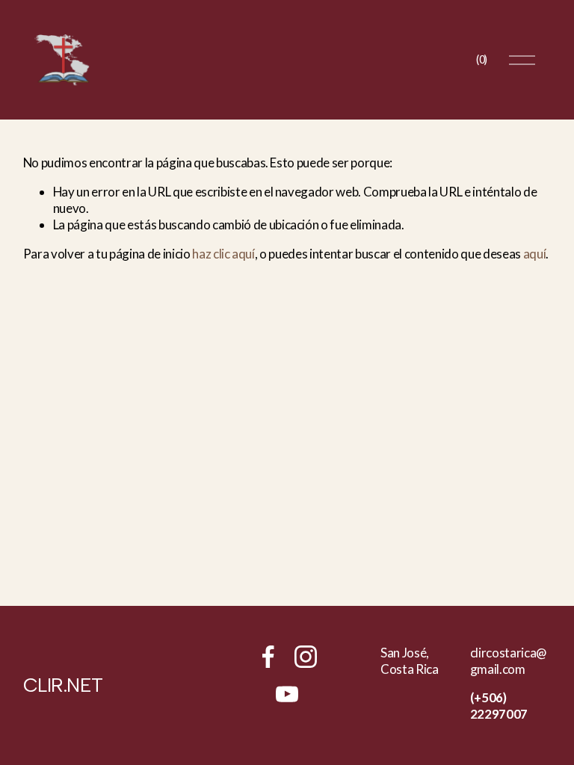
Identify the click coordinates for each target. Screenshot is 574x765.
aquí (534, 253)
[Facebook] (268, 657)
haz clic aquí (223, 253)
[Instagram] (306, 657)
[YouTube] (287, 694)
